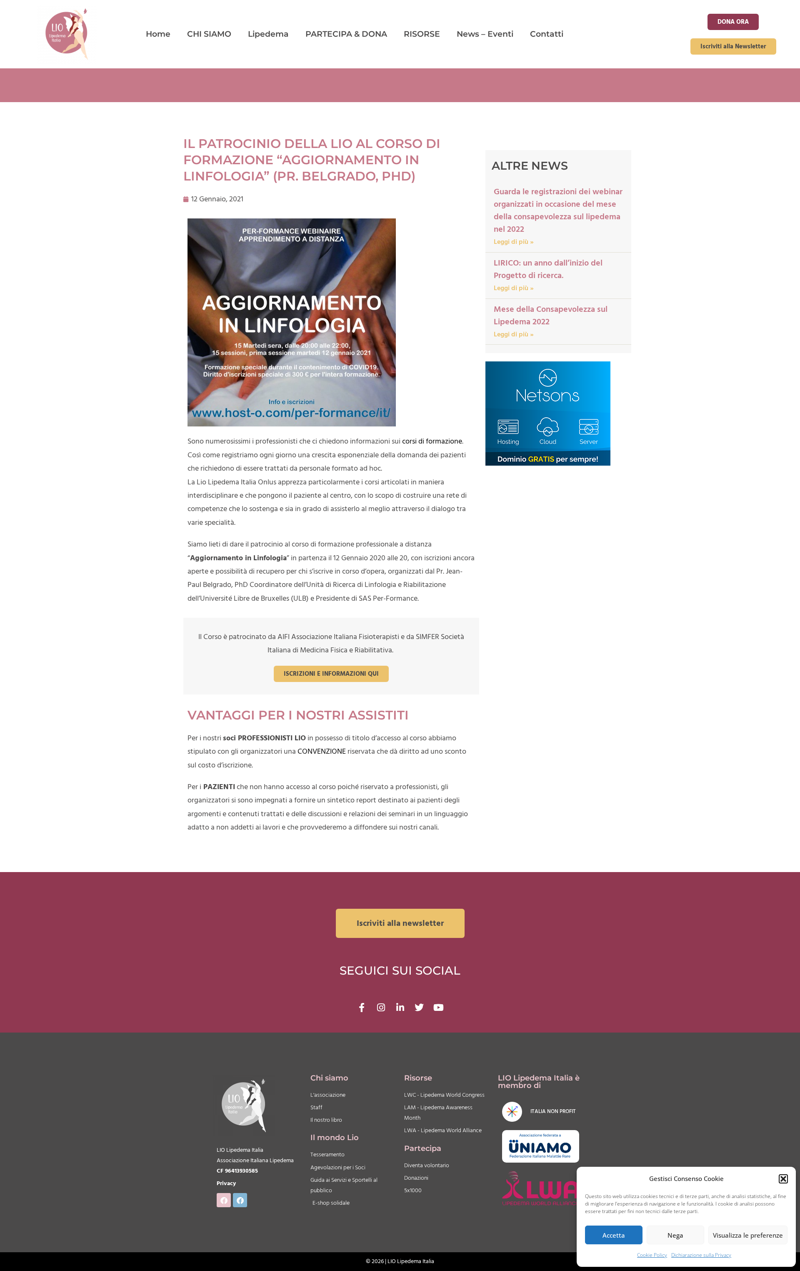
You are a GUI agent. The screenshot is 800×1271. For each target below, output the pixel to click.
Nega (675, 1235)
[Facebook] (224, 1200)
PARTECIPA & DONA (346, 34)
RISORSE (422, 34)
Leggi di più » (514, 241)
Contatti (546, 34)
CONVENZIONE (322, 751)
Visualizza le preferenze (748, 1235)
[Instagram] (380, 1007)
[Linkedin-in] (400, 1007)
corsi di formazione (432, 441)
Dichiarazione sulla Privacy (701, 1254)
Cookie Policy (652, 1254)
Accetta (613, 1235)
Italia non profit (553, 1111)
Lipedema (268, 34)
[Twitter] (419, 1007)
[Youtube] (438, 1007)
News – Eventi (485, 34)
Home (158, 34)
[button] (783, 1179)
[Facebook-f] (361, 1007)
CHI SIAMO (209, 34)
